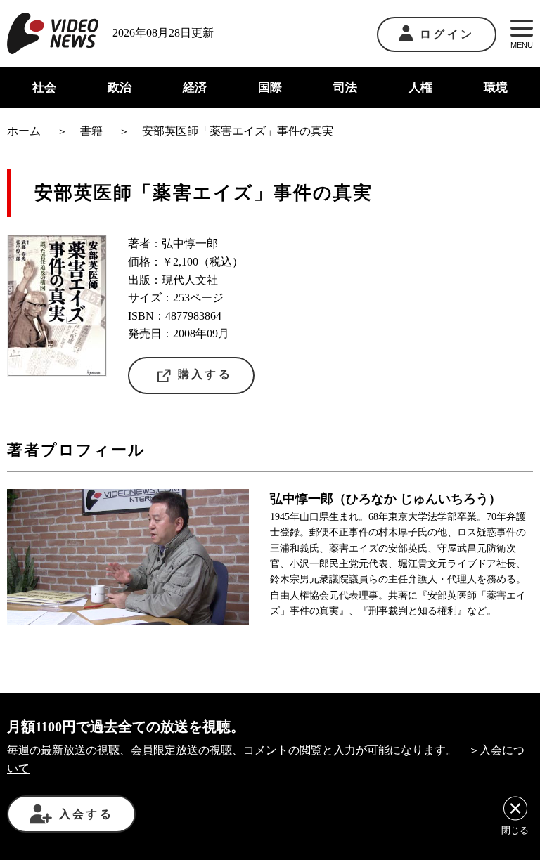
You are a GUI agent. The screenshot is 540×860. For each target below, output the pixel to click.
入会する (86, 814)
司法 (345, 87)
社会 (44, 87)
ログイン (447, 34)
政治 (119, 87)
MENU (521, 45)
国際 (270, 87)
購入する (205, 374)
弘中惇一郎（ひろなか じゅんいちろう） (385, 499)
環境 (496, 87)
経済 (195, 87)
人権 (420, 87)
